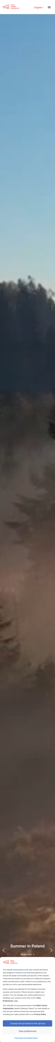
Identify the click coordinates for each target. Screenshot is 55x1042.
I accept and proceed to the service (27, 1023)
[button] (51, 950)
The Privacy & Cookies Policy (26, 1038)
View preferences (27, 1031)
